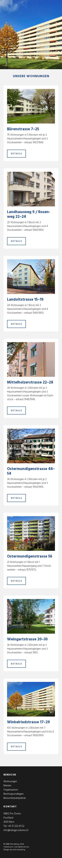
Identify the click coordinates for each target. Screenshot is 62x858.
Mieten (7, 786)
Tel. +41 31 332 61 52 (13, 826)
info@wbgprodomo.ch (15, 830)
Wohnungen (10, 781)
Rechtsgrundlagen (13, 794)
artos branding (19, 849)
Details (16, 154)
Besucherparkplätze (14, 798)
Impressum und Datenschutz (16, 847)
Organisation (10, 790)
